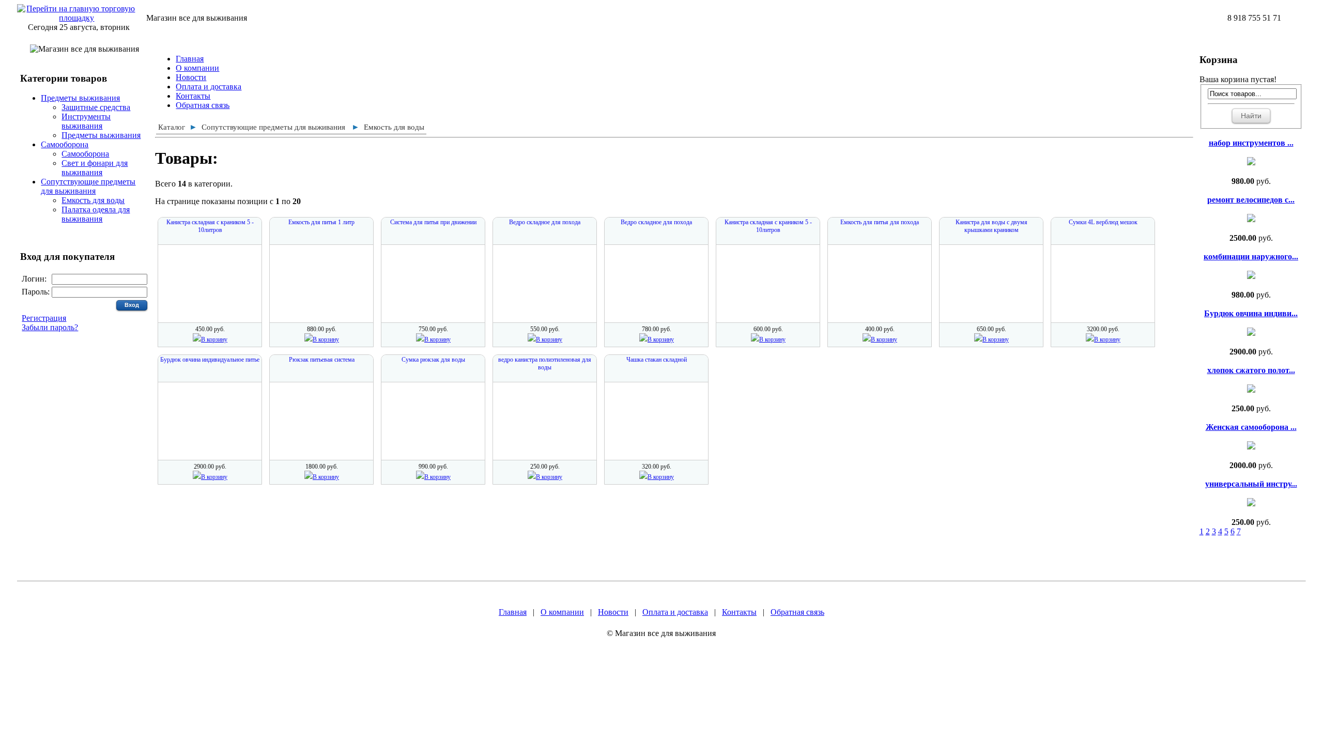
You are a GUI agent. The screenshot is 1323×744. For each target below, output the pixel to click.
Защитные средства (95, 107)
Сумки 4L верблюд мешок (1103, 222)
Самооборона (64, 144)
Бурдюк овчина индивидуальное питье (209, 359)
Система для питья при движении (433, 222)
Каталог (171, 127)
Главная (190, 58)
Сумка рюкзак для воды (433, 359)
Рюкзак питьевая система (322, 359)
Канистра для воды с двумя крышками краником (991, 226)
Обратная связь (202, 105)
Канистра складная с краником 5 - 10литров (210, 226)
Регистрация (44, 318)
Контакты (193, 95)
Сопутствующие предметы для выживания (88, 186)
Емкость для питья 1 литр (321, 222)
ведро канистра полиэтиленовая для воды (544, 363)
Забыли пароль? (50, 327)
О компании (197, 68)
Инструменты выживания (86, 121)
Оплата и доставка (208, 86)
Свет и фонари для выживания (94, 168)
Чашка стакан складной (656, 359)
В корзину (214, 339)
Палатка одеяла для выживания (95, 214)
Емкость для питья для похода (879, 222)
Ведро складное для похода (544, 222)
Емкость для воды (93, 200)
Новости (191, 77)
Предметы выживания (80, 98)
